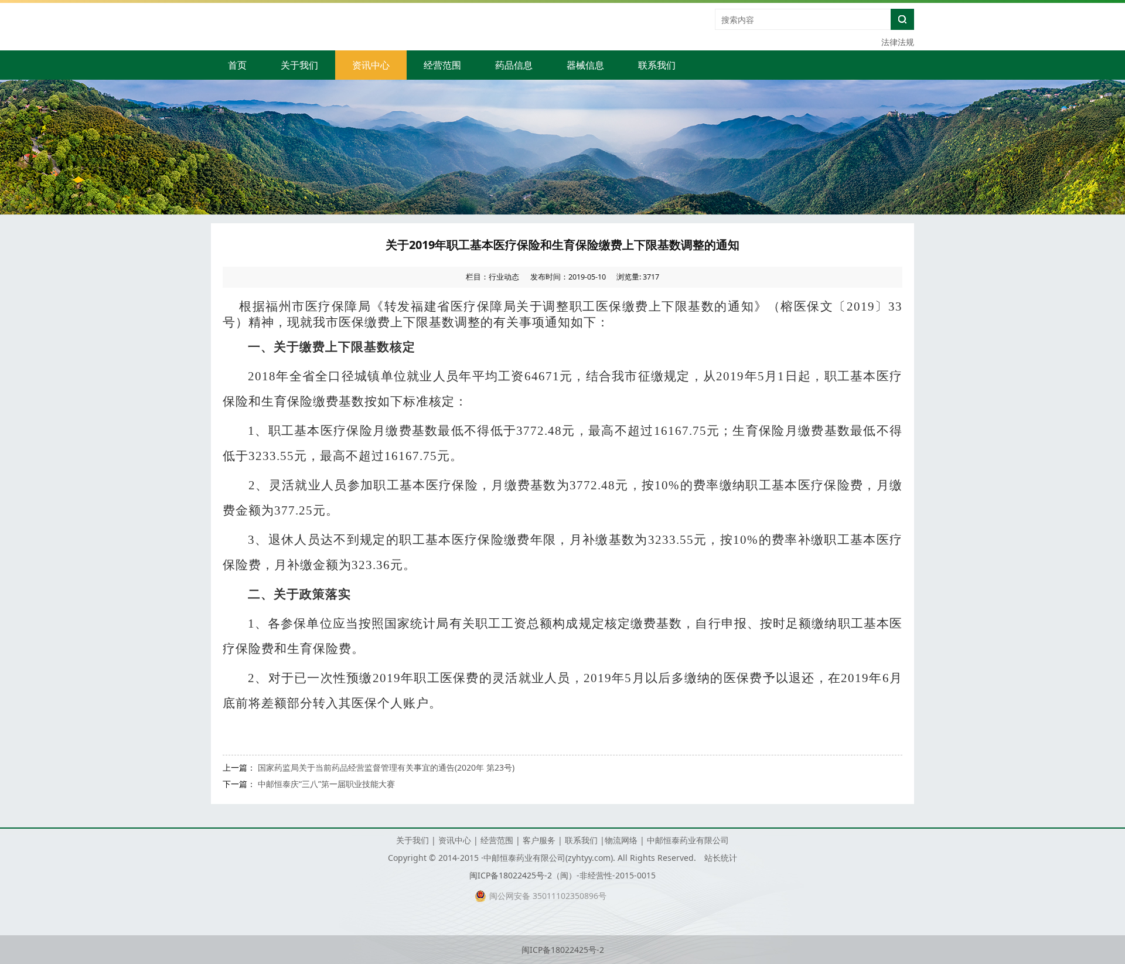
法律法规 (897, 41)
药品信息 (514, 65)
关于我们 (299, 65)
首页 (237, 65)
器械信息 (585, 65)
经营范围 (442, 65)
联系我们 (657, 65)
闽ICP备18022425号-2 (510, 875)
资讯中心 (371, 65)
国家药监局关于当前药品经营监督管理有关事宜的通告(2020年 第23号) (386, 767)
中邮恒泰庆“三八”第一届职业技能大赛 (326, 783)
